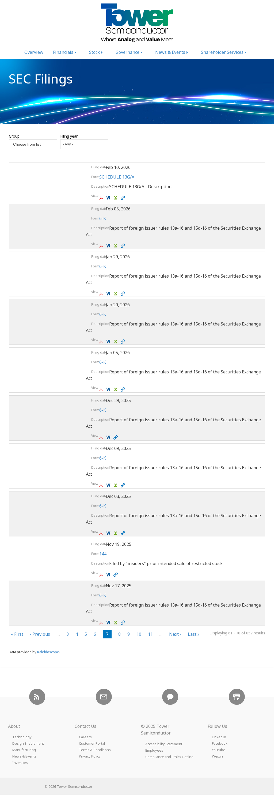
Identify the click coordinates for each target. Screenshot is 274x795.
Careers (85, 737)
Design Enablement (28, 743)
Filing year (69, 136)
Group (14, 136)
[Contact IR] (170, 697)
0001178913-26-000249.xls (116, 294)
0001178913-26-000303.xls (116, 246)
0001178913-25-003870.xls (116, 623)
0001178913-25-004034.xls (116, 485)
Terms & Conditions (95, 750)
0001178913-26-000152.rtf (109, 341)
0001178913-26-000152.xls (116, 341)
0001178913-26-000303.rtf (109, 246)
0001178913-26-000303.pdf (101, 246)
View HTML (123, 198)
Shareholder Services (222, 52)
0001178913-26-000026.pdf (101, 389)
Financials (63, 52)
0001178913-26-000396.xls (116, 198)
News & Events (170, 52)
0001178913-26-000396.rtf (109, 198)
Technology (22, 737)
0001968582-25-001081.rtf (109, 575)
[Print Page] (237, 697)
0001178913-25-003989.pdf (101, 533)
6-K (102, 218)
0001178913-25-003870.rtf (109, 623)
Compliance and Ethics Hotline (169, 757)
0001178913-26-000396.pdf (101, 198)
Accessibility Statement (163, 744)
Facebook (219, 743)
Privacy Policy (90, 756)
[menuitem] (34, 52)
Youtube (218, 750)
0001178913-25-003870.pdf (101, 623)
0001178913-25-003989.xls (116, 533)
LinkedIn (219, 737)
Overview (33, 52)
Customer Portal (92, 743)
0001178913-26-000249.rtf (109, 294)
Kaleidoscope (48, 651)
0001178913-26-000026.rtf (109, 389)
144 (102, 554)
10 (138, 634)
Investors (20, 762)
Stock (94, 52)
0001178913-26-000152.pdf (101, 341)
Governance (127, 52)
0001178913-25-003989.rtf (109, 533)
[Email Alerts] (104, 697)
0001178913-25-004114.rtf (109, 437)
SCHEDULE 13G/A (116, 177)
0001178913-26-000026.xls (116, 389)
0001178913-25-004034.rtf (109, 485)
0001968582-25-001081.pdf (101, 575)
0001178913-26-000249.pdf (101, 294)
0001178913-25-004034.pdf (101, 485)
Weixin (217, 756)
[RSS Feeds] (37, 697)
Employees (154, 750)
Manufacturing (24, 750)
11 (150, 634)
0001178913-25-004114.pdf (101, 437)
